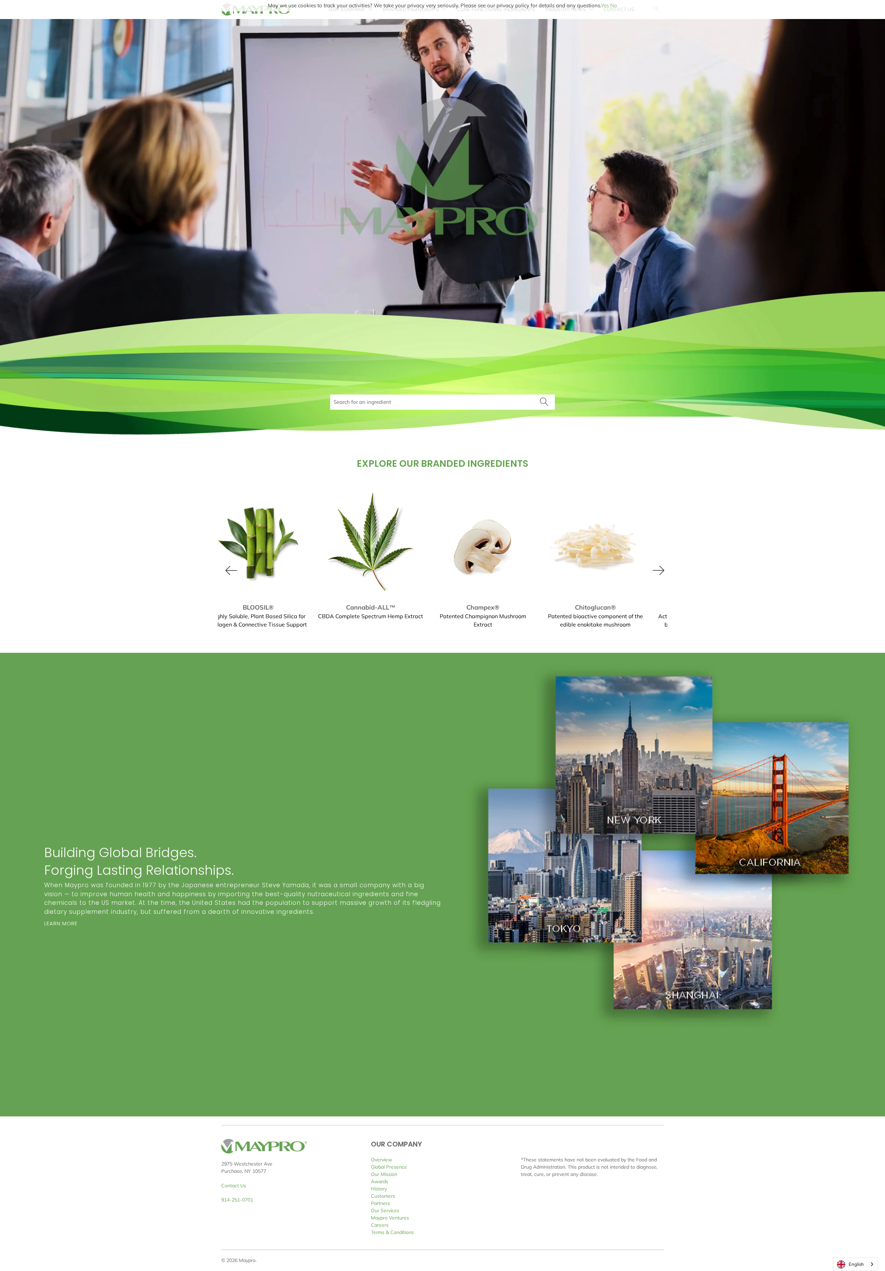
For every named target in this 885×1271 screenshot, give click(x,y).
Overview (381, 1160)
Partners (380, 1203)
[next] (656, 568)
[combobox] (855, 1264)
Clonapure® (607, 543)
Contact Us (233, 1185)
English (856, 1264)
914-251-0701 (237, 1200)
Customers (383, 1196)
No (613, 5)
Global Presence (389, 1167)
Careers (380, 1225)
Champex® (270, 543)
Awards (379, 1181)
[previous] (228, 568)
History (379, 1189)
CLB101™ (495, 543)
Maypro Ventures (390, 1218)
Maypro (247, 1260)
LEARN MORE (60, 923)
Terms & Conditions (392, 1232)
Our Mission (384, 1174)
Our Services (385, 1210)
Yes (605, 5)
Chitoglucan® (383, 543)
